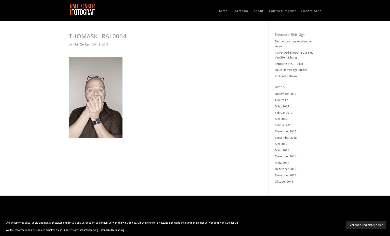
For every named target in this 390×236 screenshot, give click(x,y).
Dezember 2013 (285, 169)
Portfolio (240, 11)
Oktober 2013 (284, 181)
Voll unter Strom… (287, 76)
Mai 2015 (281, 144)
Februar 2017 (283, 113)
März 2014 (282, 163)
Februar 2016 (283, 125)
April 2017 (281, 100)
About (259, 11)
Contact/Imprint (282, 11)
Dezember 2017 (285, 94)
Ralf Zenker (81, 44)
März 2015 (282, 150)
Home (223, 11)
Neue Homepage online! (291, 70)
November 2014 (285, 156)
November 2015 (285, 131)
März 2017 (282, 106)
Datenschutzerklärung (111, 230)
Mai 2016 (281, 119)
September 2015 (286, 138)
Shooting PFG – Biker (289, 64)
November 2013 (285, 175)
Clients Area (311, 11)
